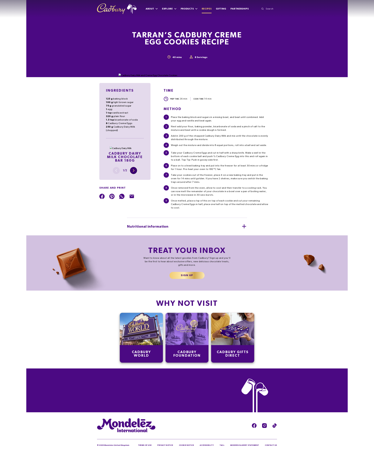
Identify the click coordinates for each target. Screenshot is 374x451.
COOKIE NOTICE (186, 445)
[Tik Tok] (274, 425)
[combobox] (269, 9)
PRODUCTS (187, 9)
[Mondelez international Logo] (126, 425)
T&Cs (222, 445)
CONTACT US (271, 445)
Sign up (187, 275)
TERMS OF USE (144, 445)
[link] (141, 338)
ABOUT (150, 9)
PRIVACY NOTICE (165, 445)
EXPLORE (167, 9)
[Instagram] (264, 425)
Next (133, 170)
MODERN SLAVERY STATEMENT (244, 445)
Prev (116, 170)
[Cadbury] (117, 9)
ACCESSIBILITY (207, 445)
